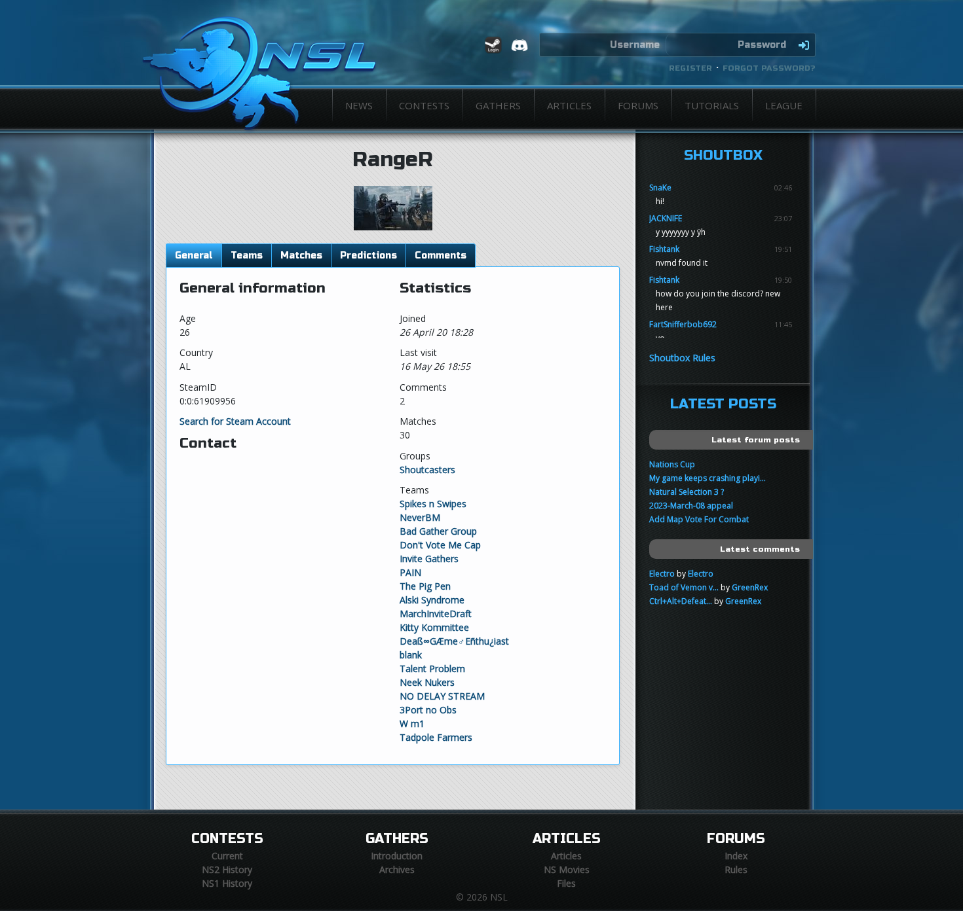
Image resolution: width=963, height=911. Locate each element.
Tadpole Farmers (436, 737)
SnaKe (660, 187)
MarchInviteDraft (436, 613)
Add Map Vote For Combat (699, 519)
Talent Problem (432, 668)
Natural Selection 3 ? (686, 491)
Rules (736, 869)
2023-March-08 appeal (691, 505)
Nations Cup (672, 464)
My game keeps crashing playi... (707, 478)
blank (411, 655)
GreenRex (750, 587)
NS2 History (227, 869)
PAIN (410, 572)
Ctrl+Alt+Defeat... (680, 601)
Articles (569, 105)
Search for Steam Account (235, 421)
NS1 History (227, 883)
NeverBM (420, 517)
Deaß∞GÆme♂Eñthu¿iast (454, 641)
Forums (638, 105)
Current (227, 855)
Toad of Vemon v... (684, 587)
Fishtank (664, 249)
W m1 (412, 723)
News (359, 105)
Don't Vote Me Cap (440, 545)
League (783, 105)
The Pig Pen (425, 586)
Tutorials (712, 105)
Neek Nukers (427, 682)
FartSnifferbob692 (683, 324)
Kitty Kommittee (434, 627)
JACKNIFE (665, 218)
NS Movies (567, 869)
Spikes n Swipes (433, 503)
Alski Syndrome (432, 600)
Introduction (397, 855)
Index (736, 855)
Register (690, 68)
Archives (397, 869)
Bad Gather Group (438, 531)
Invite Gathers (429, 558)
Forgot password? (769, 68)
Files (566, 883)
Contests (424, 105)
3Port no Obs (428, 710)
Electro (662, 573)
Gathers (498, 105)
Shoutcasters (427, 469)
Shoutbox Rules (682, 357)
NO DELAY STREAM (442, 696)
